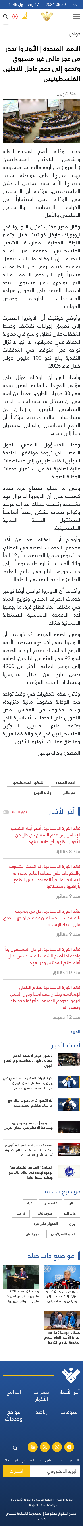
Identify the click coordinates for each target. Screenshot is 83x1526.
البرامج (14, 1392)
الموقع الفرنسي (43, 1499)
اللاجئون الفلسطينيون (28, 782)
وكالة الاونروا (42, 792)
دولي (74, 33)
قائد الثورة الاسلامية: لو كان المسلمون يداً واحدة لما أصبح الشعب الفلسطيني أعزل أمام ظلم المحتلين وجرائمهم (42, 956)
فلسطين (50, 1203)
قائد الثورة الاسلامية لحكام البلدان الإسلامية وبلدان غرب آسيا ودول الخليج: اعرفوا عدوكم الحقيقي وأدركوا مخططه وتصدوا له (45, 997)
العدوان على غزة (46, 1223)
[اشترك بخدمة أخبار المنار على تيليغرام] (69, 1447)
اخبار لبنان (33, 1234)
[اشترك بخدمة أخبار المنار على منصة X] (45, 1447)
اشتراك (16, 1471)
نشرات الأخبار (41, 1395)
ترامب (21, 1213)
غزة (29, 1203)
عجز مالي (69, 792)
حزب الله (70, 1213)
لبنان (72, 1203)
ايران (72, 1223)
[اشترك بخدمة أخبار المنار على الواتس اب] (57, 1447)
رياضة (42, 1412)
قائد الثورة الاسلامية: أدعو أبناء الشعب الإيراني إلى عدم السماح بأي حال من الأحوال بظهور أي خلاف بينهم (45, 835)
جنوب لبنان (44, 1213)
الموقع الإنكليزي (64, 1499)
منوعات (69, 1412)
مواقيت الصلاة (49, 1505)
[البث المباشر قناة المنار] (33, 1447)
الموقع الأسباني (22, 1499)
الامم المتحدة (66, 782)
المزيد (75, 1031)
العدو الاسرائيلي (63, 1234)
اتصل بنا (33, 1505)
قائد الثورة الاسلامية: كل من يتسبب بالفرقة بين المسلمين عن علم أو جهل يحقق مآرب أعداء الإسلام (41, 918)
